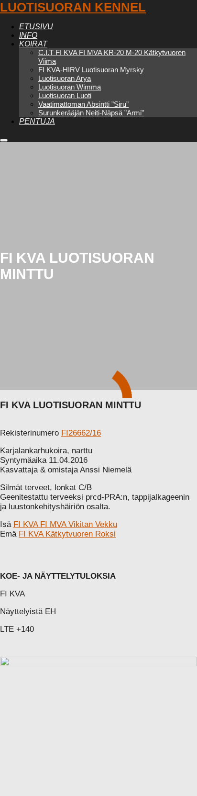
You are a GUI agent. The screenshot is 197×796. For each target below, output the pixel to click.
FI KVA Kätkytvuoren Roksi (67, 533)
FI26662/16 (81, 432)
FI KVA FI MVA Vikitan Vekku (65, 524)
